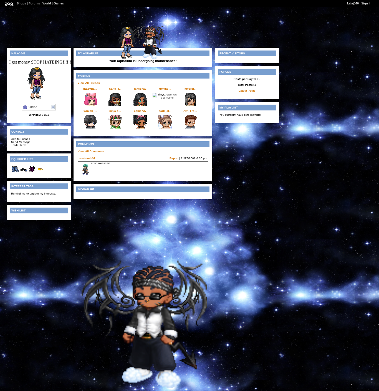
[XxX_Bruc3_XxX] (141, 388)
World (46, 3)
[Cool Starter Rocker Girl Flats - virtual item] (23, 172)
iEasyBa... (90, 88)
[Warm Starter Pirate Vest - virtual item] (32, 172)
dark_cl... (165, 110)
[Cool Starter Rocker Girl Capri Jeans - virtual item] (15, 172)
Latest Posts (247, 90)
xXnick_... (90, 110)
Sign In (366, 3)
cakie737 (140, 110)
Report (174, 158)
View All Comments (91, 151)
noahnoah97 (87, 158)
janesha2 (140, 88)
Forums (34, 3)
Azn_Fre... (190, 110)
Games (59, 3)
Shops (21, 3)
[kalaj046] (129, 58)
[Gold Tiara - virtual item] (40, 172)
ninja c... (115, 110)
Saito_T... (115, 88)
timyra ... (165, 88)
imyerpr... (190, 88)
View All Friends (89, 82)
